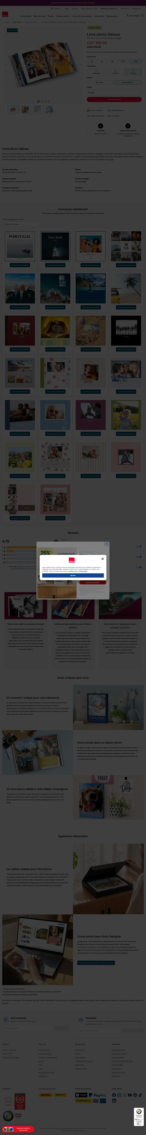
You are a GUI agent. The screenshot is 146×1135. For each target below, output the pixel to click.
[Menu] (142, 1109)
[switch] (139, 1123)
